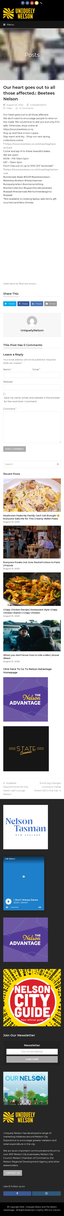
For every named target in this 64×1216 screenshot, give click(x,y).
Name (7, 369)
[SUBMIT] (58, 464)
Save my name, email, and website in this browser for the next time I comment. (32, 399)
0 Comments (26, 108)
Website (8, 381)
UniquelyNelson (38, 105)
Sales (9, 108)
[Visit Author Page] (32, 321)
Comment (9, 408)
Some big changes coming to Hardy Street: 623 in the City (47, 787)
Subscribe (32, 1059)
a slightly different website (47, 1210)
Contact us (12, 1173)
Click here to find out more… (20, 283)
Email (36, 369)
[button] (8, 24)
